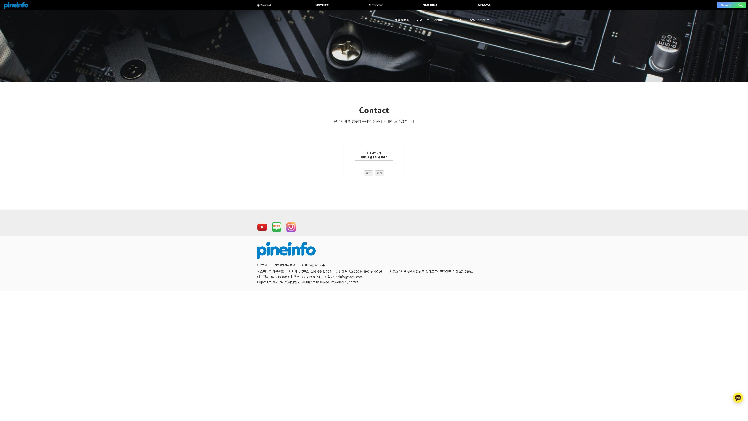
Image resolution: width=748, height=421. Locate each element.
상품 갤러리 (402, 19)
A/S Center (477, 19)
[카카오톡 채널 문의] (738, 398)
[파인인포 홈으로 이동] (16, 5)
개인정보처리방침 (284, 265)
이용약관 (262, 265)
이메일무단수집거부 (313, 265)
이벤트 (421, 19)
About (438, 19)
